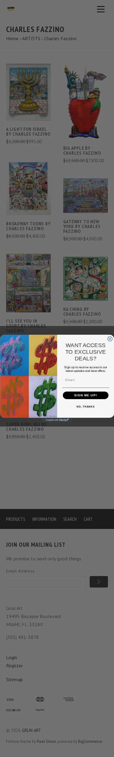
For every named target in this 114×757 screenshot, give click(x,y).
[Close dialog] (110, 339)
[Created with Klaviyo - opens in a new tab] (57, 420)
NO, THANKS (86, 406)
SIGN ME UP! (85, 395)
